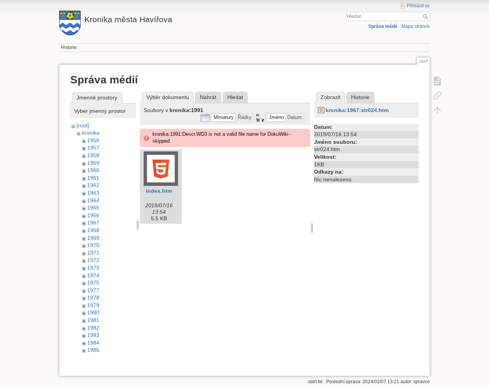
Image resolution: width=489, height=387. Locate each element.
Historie (360, 97)
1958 (93, 155)
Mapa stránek (416, 26)
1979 (93, 305)
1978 (93, 297)
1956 (93, 140)
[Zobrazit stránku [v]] (437, 81)
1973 (93, 268)
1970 (93, 245)
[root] (82, 125)
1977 (93, 290)
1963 (93, 193)
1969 (93, 238)
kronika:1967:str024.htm (357, 110)
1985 (93, 350)
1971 (93, 253)
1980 (93, 312)
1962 (93, 185)
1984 (93, 343)
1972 (93, 260)
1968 (93, 230)
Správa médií (382, 26)
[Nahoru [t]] (437, 110)
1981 (93, 320)
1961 (93, 178)
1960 (93, 170)
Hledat (426, 16)
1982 (93, 328)
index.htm (159, 191)
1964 (93, 200)
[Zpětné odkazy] (437, 95)
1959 (93, 163)
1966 (93, 215)
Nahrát (208, 97)
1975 (93, 283)
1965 (93, 208)
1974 (93, 275)
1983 (93, 335)
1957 (93, 148)
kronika (90, 133)
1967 (93, 223)
